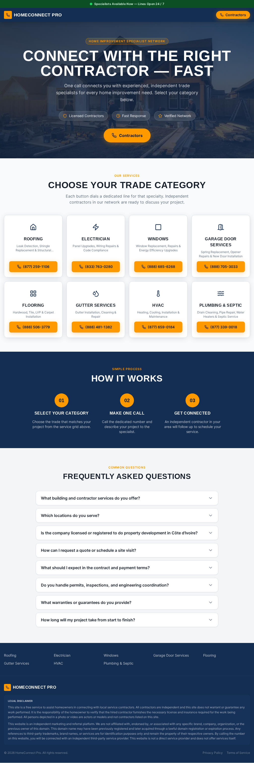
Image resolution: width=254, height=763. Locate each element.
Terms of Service (238, 753)
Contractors (235, 15)
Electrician (62, 655)
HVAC (58, 663)
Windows (111, 655)
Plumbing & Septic (118, 663)
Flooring (209, 655)
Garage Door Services (171, 655)
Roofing (10, 655)
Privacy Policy (213, 753)
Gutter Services (16, 663)
